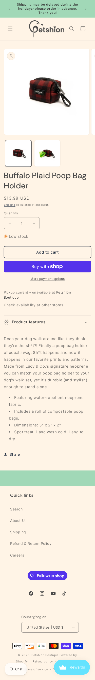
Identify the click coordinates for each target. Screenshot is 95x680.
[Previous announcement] (9, 8)
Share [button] (15, 454)
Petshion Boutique (45, 655)
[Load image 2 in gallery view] (47, 153)
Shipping (9, 204)
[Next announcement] (85, 8)
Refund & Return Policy (30, 543)
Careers (17, 555)
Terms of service (36, 669)
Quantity (11, 213)
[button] (10, 28)
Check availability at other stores (33, 305)
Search (16, 509)
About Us (18, 520)
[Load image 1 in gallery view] (18, 153)
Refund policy (43, 661)
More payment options (47, 279)
